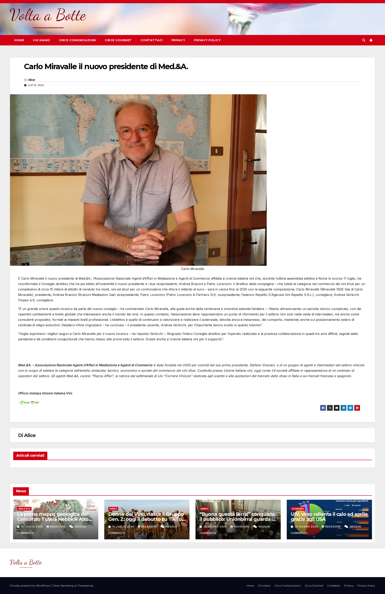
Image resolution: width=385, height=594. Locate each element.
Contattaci (152, 40)
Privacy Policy (207, 40)
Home (19, 40)
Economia (298, 509)
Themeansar (85, 585)
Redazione (58, 526)
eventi (113, 509)
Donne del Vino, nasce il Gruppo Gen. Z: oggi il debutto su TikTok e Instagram (146, 519)
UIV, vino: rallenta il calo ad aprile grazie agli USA (329, 516)
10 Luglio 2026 (32, 526)
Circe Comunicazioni (77, 40)
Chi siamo (41, 40)
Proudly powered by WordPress (30, 585)
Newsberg (67, 585)
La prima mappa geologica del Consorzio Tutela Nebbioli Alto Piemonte (52, 519)
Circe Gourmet (118, 40)
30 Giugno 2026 (215, 526)
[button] (363, 40)
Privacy (178, 40)
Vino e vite (24, 509)
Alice (31, 80)
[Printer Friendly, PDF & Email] (29, 402)
